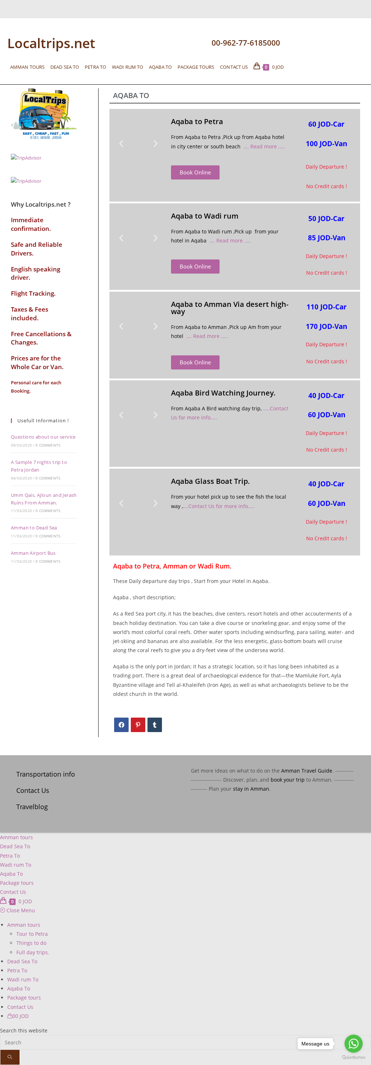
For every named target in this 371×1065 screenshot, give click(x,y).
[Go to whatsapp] (354, 1044)
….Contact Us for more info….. (219, 506)
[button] (121, 143)
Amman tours (16, 837)
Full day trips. (32, 952)
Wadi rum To (15, 864)
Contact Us (32, 790)
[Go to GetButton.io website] (353, 1057)
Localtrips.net (51, 43)
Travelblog (32, 806)
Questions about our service (43, 437)
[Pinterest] (138, 725)
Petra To (10, 855)
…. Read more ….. (264, 146)
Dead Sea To (15, 846)
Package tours (17, 882)
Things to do (31, 942)
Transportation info (45, 774)
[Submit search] (10, 1057)
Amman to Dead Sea (34, 527)
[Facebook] (121, 725)
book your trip (288, 779)
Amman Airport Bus (33, 553)
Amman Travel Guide (306, 770)
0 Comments (48, 445)
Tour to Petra (32, 933)
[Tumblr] (154, 725)
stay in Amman (251, 788)
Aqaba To (11, 873)
